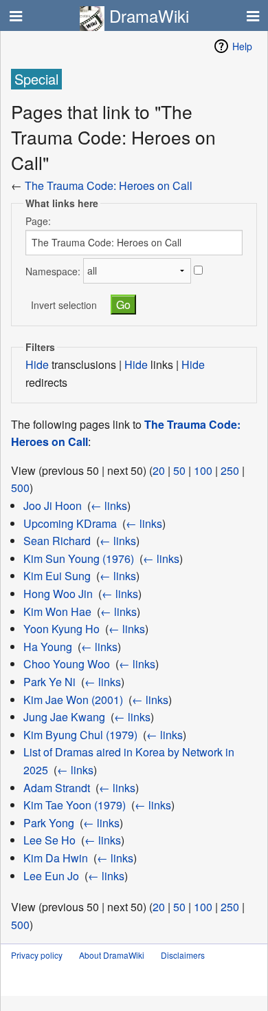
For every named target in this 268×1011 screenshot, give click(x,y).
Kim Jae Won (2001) (73, 699)
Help (242, 46)
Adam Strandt (56, 788)
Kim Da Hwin (55, 858)
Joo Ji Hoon (52, 505)
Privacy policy (37, 955)
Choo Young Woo (66, 664)
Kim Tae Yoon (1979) (74, 805)
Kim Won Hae (57, 611)
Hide (37, 364)
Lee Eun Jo (51, 876)
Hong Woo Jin (58, 594)
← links (109, 505)
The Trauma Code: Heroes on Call (108, 185)
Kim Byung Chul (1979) (80, 735)
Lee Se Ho (49, 840)
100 (203, 470)
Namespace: (52, 270)
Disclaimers (183, 955)
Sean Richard (57, 541)
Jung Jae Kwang (64, 717)
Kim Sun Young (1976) (78, 558)
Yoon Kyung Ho (61, 629)
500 (20, 488)
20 (159, 470)
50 (179, 470)
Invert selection (64, 305)
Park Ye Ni (49, 682)
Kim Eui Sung (57, 576)
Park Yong (48, 823)
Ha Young (47, 647)
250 (230, 470)
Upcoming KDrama (70, 523)
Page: (38, 221)
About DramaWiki (111, 955)
